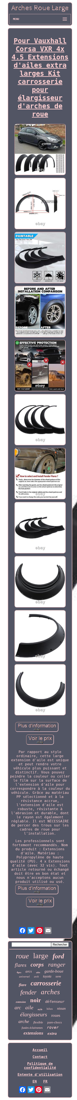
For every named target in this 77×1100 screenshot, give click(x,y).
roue (22, 956)
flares (20, 965)
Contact (40, 1057)
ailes (38, 972)
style (40, 1009)
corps (37, 964)
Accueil (40, 1050)
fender (28, 992)
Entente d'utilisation (40, 1075)
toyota (47, 976)
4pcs (19, 972)
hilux (50, 1008)
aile (29, 1007)
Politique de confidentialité (40, 1066)
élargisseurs (33, 1014)
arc (18, 1007)
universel (24, 976)
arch (36, 976)
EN (35, 1081)
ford (58, 956)
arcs (28, 971)
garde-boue (53, 971)
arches (50, 992)
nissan (61, 1008)
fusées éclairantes (32, 1027)
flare (22, 985)
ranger (56, 964)
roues (55, 1015)
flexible (38, 1022)
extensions (33, 1033)
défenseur (54, 1001)
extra (52, 1033)
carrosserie (46, 983)
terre (58, 976)
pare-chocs (54, 1022)
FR (45, 1081)
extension (21, 1001)
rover (53, 1027)
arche (23, 1021)
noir (35, 1000)
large (40, 956)
